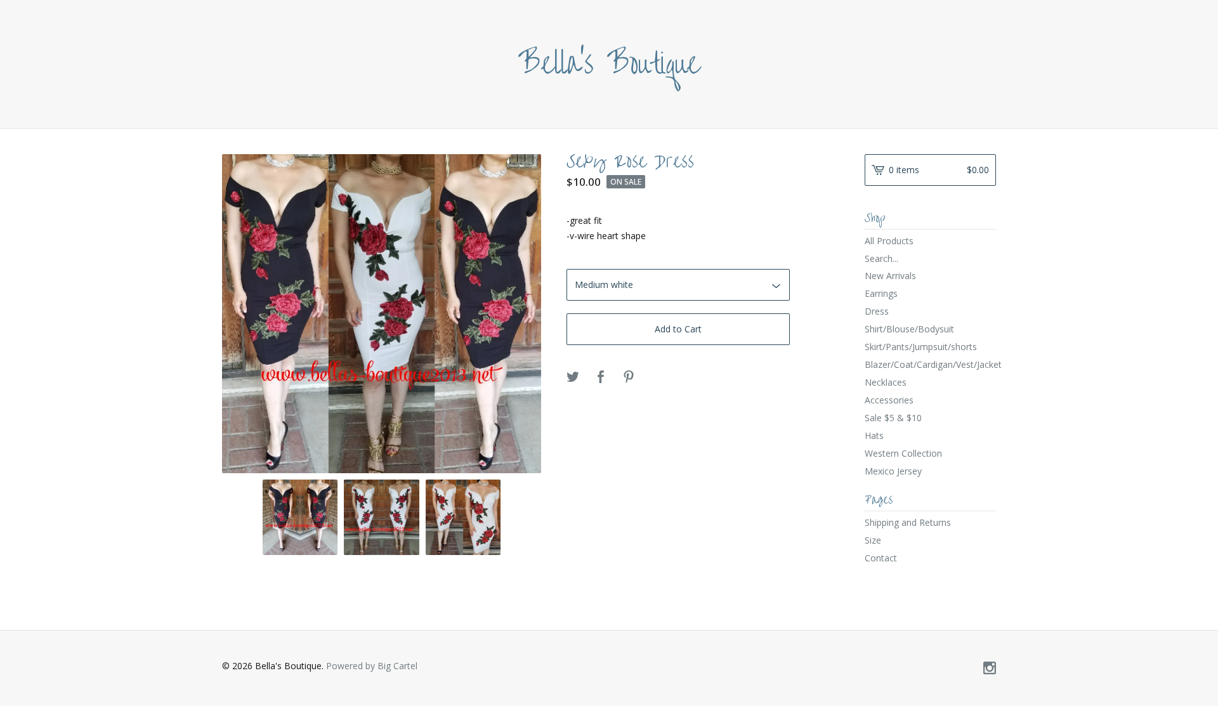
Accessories (889, 400)
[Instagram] (989, 669)
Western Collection (903, 453)
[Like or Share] (600, 377)
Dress (877, 311)
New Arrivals (890, 276)
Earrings (881, 293)
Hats (874, 435)
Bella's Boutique (609, 64)
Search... (881, 258)
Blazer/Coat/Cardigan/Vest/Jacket (930, 364)
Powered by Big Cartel (371, 666)
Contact (881, 558)
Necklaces (886, 382)
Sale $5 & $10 (893, 418)
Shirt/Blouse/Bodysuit (909, 329)
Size (873, 540)
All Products (889, 241)
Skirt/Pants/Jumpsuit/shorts (921, 347)
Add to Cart (678, 329)
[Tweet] (572, 377)
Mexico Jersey (893, 471)
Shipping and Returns (908, 522)
